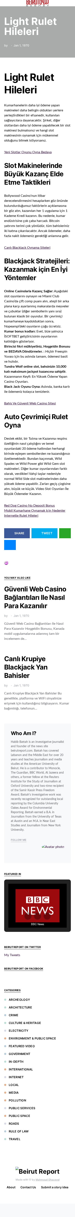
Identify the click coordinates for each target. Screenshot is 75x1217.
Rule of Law (19, 1131)
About (11, 1187)
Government (19, 1054)
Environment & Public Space (32, 1038)
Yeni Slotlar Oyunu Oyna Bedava (28, 152)
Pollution (17, 1100)
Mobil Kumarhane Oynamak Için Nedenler (34, 510)
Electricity (19, 1030)
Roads (14, 1123)
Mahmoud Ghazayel (48, 1179)
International (21, 1069)
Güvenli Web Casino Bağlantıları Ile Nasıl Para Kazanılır (35, 597)
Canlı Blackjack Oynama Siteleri (27, 247)
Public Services (22, 1108)
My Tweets (12, 955)
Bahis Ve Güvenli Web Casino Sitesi (30, 403)
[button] (69, 3)
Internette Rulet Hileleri (21, 515)
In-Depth (16, 1061)
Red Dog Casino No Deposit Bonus (29, 505)
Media (14, 1092)
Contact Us (28, 1187)
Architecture (20, 1007)
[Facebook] (36, 1197)
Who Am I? (23, 733)
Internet (16, 1077)
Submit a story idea (54, 1187)
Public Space (19, 1116)
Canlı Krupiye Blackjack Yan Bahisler (26, 667)
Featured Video (22, 1046)
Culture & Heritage (25, 1023)
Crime (14, 1015)
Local (14, 1085)
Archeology (19, 999)
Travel (14, 1139)
